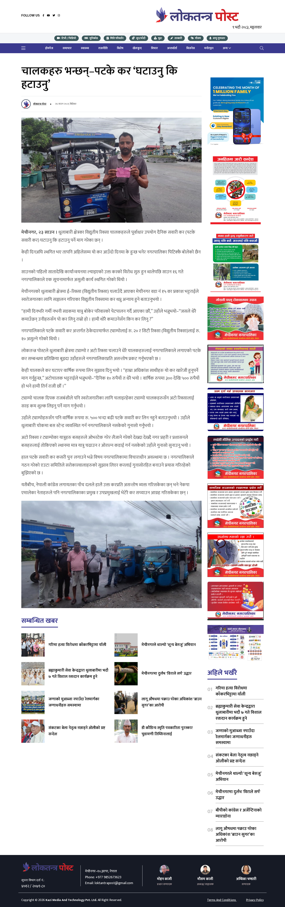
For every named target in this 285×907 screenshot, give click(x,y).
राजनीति (103, 48)
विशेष (120, 48)
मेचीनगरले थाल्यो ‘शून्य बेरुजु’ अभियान (169, 644)
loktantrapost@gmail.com (114, 883)
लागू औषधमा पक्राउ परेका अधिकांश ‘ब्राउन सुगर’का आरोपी (172, 702)
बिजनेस (190, 48)
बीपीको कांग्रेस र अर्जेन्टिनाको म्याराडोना (239, 813)
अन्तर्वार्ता (172, 48)
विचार (154, 48)
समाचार (67, 48)
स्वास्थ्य (85, 48)
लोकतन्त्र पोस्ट (39, 104)
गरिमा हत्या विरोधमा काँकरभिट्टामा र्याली (77, 644)
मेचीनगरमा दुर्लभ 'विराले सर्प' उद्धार (167, 673)
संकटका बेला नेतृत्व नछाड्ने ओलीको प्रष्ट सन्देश (76, 731)
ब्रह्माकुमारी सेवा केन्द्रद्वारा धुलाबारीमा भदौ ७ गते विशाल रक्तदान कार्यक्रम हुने (78, 673)
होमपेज (49, 48)
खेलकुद (137, 48)
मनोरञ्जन (208, 48)
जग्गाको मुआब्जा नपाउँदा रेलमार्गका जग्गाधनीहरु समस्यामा (73, 702)
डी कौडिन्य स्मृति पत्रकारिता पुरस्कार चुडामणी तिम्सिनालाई (167, 731)
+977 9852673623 (108, 877)
